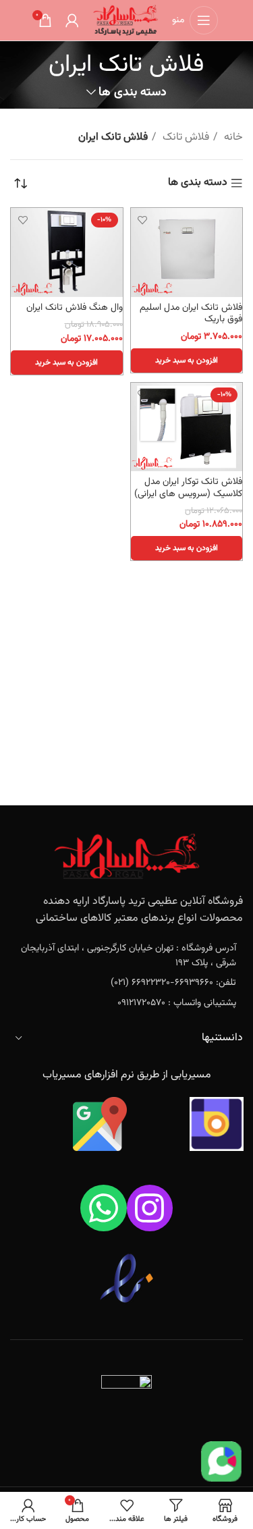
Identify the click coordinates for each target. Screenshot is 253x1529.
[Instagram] (150, 1208)
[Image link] (127, 856)
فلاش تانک (184, 137)
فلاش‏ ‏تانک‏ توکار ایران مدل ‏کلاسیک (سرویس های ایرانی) (188, 487)
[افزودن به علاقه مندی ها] (142, 220)
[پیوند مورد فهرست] (126, 956)
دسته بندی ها (133, 92)
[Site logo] (125, 20)
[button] (187, 360)
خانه (232, 137)
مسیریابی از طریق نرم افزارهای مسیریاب (127, 1075)
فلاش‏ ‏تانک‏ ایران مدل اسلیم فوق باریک (191, 313)
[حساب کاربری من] (72, 20)
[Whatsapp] (103, 1208)
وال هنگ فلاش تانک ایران (74, 307)
